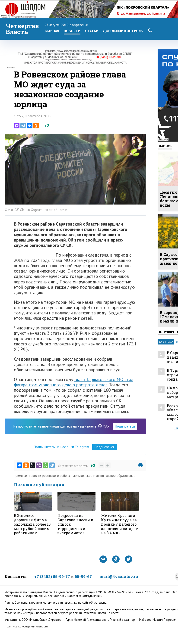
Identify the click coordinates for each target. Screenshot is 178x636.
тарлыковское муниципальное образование (103, 475)
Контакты (16, 576)
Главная (52, 30)
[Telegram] (23, 125)
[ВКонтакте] (29, 125)
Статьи (91, 30)
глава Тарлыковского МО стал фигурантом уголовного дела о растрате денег (73, 382)
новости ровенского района (49, 475)
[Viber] (39, 465)
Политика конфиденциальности (26, 626)
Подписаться (125, 426)
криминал (21, 475)
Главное (165, 146)
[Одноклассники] (36, 125)
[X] (32, 465)
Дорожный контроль (123, 30)
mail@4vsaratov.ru (118, 576)
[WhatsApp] (45, 465)
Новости (72, 30)
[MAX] (16, 125)
